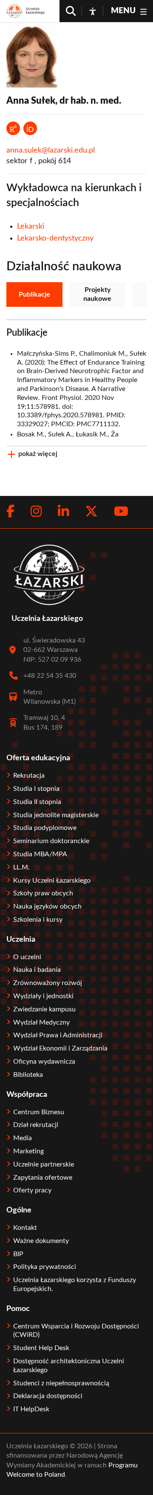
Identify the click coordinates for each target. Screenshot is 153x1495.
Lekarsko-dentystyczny (55, 238)
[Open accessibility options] (92, 11)
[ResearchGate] (13, 128)
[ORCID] (30, 128)
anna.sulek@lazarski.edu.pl (50, 150)
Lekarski (30, 226)
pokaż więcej (37, 453)
